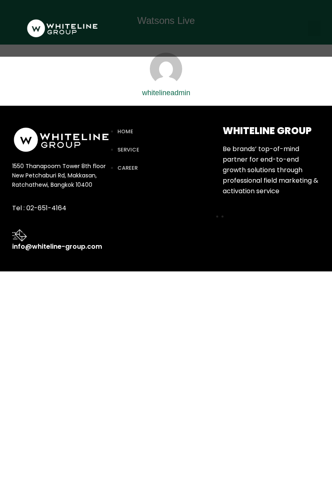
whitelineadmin (166, 93)
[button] (314, 28)
